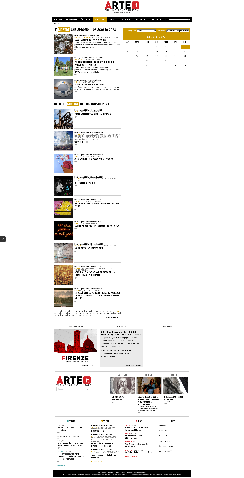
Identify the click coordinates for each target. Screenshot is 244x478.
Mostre (101, 19)
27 (73, 313)
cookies (123, 472)
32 (90, 313)
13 (90, 311)
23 (59, 313)
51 (90, 315)
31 (87, 313)
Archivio (161, 19)
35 (101, 313)
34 (97, 313)
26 (69, 313)
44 (66, 315)
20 (114, 311)
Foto (115, 19)
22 (55, 313)
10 (79, 311)
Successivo (188, 37)
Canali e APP (163, 436)
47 (76, 315)
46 (73, 315)
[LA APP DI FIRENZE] (75, 366)
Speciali (142, 19)
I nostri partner (164, 441)
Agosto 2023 (156, 37)
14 (93, 311)
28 (76, 313)
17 (104, 311)
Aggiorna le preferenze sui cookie (136, 472)
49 (83, 315)
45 (69, 315)
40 (119, 313)
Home (59, 19)
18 (107, 311)
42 (59, 315)
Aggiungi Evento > (113, 317)
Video (128, 19)
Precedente (125, 37)
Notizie (73, 19)
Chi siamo (162, 426)
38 (112, 313)
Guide (87, 19)
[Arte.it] (122, 6)
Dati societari (102, 472)
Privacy (117, 472)
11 (83, 311)
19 (111, 311)
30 (83, 313)
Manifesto (163, 431)
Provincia (161, 31)
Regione (132, 31)
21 (118, 311)
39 (115, 313)
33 (94, 313)
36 (104, 313)
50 (87, 315)
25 (66, 313)
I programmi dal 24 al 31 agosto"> (70, 441)
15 (97, 311)
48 (80, 315)
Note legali (110, 472)
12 (86, 311)
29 (80, 313)
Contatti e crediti (165, 451)
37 (108, 313)
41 (55, 315)
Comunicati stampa (166, 446)
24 (62, 313)
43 (62, 315)
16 (100, 311)
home (56, 24)
